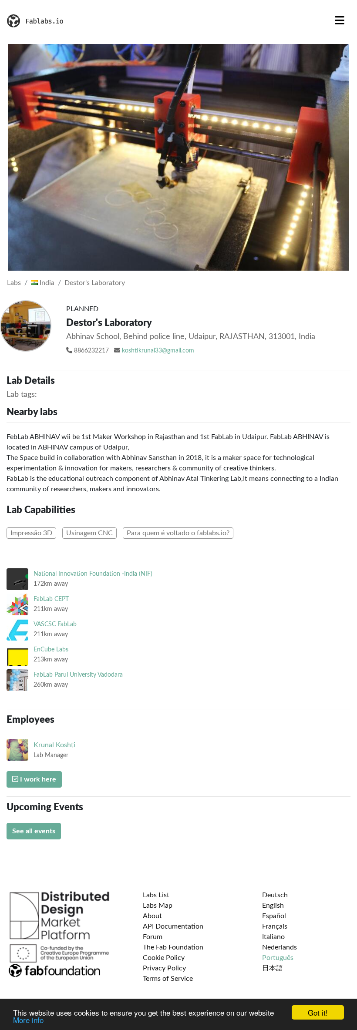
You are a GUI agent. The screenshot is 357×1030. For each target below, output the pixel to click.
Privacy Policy (164, 968)
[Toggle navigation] (339, 20)
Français (274, 926)
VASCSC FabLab (55, 624)
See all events (33, 831)
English (273, 905)
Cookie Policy (164, 957)
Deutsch (275, 895)
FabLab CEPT (51, 599)
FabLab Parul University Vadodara (78, 674)
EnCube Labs (51, 649)
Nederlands (279, 947)
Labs (14, 282)
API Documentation (173, 926)
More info (28, 1019)
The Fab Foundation (173, 947)
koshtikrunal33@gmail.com (158, 351)
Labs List (156, 895)
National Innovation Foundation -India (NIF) (93, 573)
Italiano (273, 936)
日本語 (272, 968)
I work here (37, 779)
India (46, 282)
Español (274, 916)
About (152, 916)
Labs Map (157, 905)
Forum (152, 936)
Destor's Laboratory (94, 282)
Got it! (318, 1012)
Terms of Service (168, 978)
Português (277, 957)
